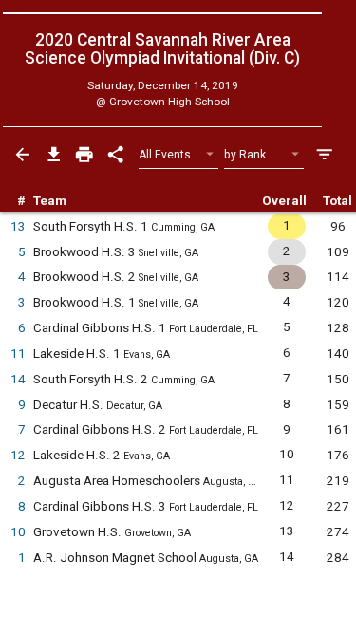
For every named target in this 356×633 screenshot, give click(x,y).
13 (18, 226)
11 (18, 353)
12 (18, 455)
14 (18, 379)
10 (18, 532)
